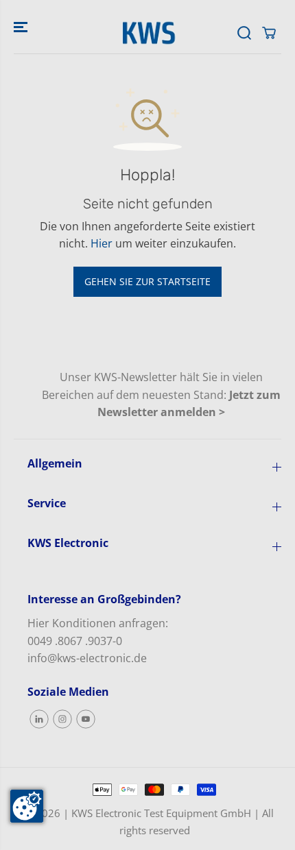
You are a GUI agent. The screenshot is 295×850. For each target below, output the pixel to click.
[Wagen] (269, 33)
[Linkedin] (39, 719)
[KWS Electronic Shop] (147, 32)
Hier (102, 243)
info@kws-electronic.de (87, 658)
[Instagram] (62, 719)
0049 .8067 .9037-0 (74, 640)
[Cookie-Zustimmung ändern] (26, 806)
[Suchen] (244, 33)
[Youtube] (85, 719)
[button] (22, 26)
